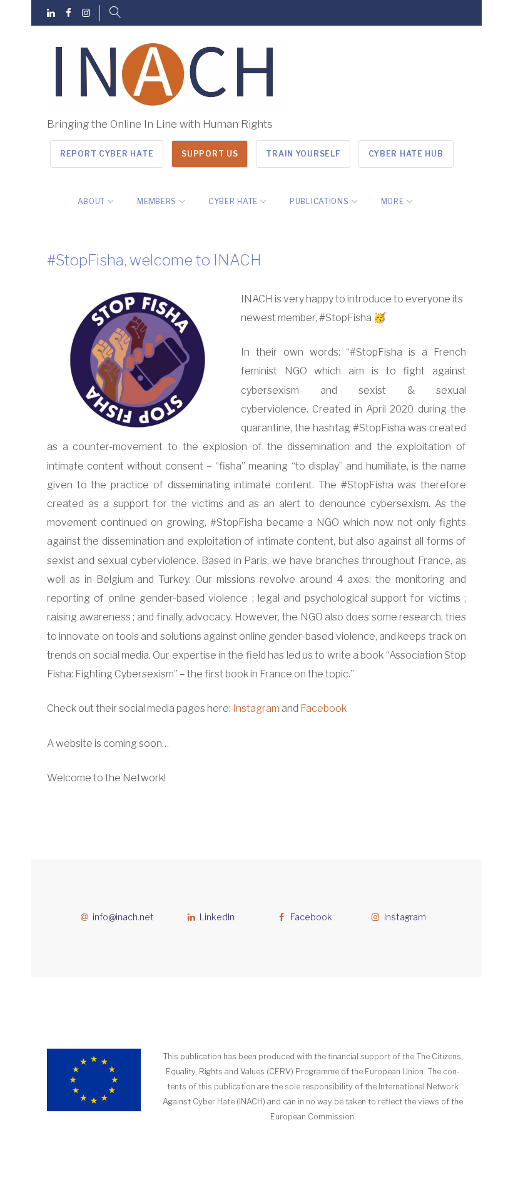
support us (209, 153)
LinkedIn (217, 917)
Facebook (323, 708)
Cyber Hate (233, 201)
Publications (319, 201)
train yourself (303, 153)
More (392, 201)
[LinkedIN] (51, 13)
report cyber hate (106, 153)
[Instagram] (86, 13)
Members (156, 201)
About (92, 201)
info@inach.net (123, 917)
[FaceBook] (68, 13)
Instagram (256, 708)
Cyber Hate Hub (406, 153)
